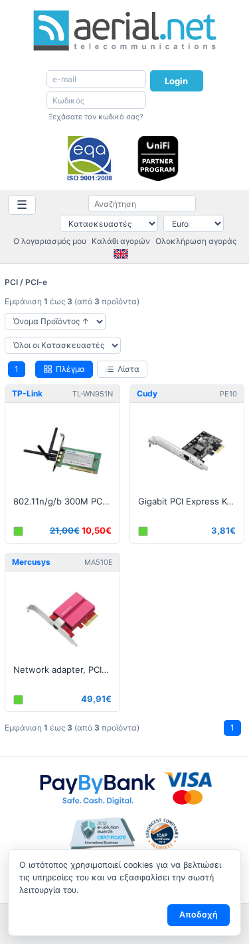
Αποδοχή (198, 914)
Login (177, 81)
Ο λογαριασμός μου (49, 241)
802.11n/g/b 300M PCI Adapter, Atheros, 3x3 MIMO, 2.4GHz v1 (66, 501)
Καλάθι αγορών (121, 241)
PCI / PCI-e (26, 282)
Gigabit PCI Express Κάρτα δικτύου (191, 501)
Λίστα (128, 369)
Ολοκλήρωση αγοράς (195, 241)
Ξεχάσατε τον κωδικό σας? (95, 116)
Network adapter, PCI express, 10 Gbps (66, 669)
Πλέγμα (70, 369)
